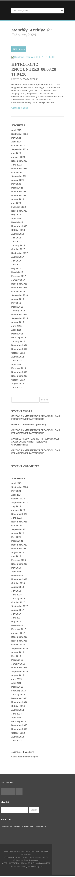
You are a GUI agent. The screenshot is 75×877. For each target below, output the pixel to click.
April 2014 (16, 364)
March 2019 (17, 222)
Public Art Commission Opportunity (28, 424)
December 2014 (19, 345)
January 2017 (18, 280)
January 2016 (18, 310)
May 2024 (16, 138)
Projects (41, 827)
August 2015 (17, 322)
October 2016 (18, 291)
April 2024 (16, 142)
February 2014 (18, 368)
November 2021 (19, 168)
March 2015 (17, 334)
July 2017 (16, 261)
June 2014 (16, 360)
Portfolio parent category (17, 827)
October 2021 (18, 172)
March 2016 (17, 307)
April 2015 (16, 330)
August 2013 (17, 383)
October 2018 (18, 230)
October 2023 (18, 145)
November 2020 (19, 195)
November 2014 (19, 349)
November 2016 (19, 287)
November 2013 (19, 376)
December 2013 (19, 372)
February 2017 (18, 276)
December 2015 (19, 314)
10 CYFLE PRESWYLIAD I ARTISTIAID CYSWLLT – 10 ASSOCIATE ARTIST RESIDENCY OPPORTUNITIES (36, 442)
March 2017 (17, 272)
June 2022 (16, 165)
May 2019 (16, 214)
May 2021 (16, 184)
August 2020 (17, 199)
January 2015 (18, 341)
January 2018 (18, 245)
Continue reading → (21, 108)
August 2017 (17, 257)
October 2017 (18, 249)
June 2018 (16, 241)
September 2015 (19, 318)
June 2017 (16, 264)
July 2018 (16, 238)
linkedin (11, 791)
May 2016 (16, 303)
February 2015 (18, 337)
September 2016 (19, 295)
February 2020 (18, 207)
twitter (4, 791)
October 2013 (18, 380)
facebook (19, 791)
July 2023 (16, 153)
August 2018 (17, 234)
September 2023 (19, 149)
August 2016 (17, 299)
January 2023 (18, 157)
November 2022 (19, 161)
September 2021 (19, 176)
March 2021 (17, 188)
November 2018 (19, 226)
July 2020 (16, 203)
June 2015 (16, 326)
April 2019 (16, 218)
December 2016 (19, 284)
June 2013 (16, 387)
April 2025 (16, 130)
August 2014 (17, 357)
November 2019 (19, 211)
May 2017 (16, 268)
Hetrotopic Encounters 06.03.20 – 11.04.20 (35, 69)
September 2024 (19, 134)
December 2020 (19, 191)
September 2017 (19, 253)
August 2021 (17, 180)
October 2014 (18, 353)
